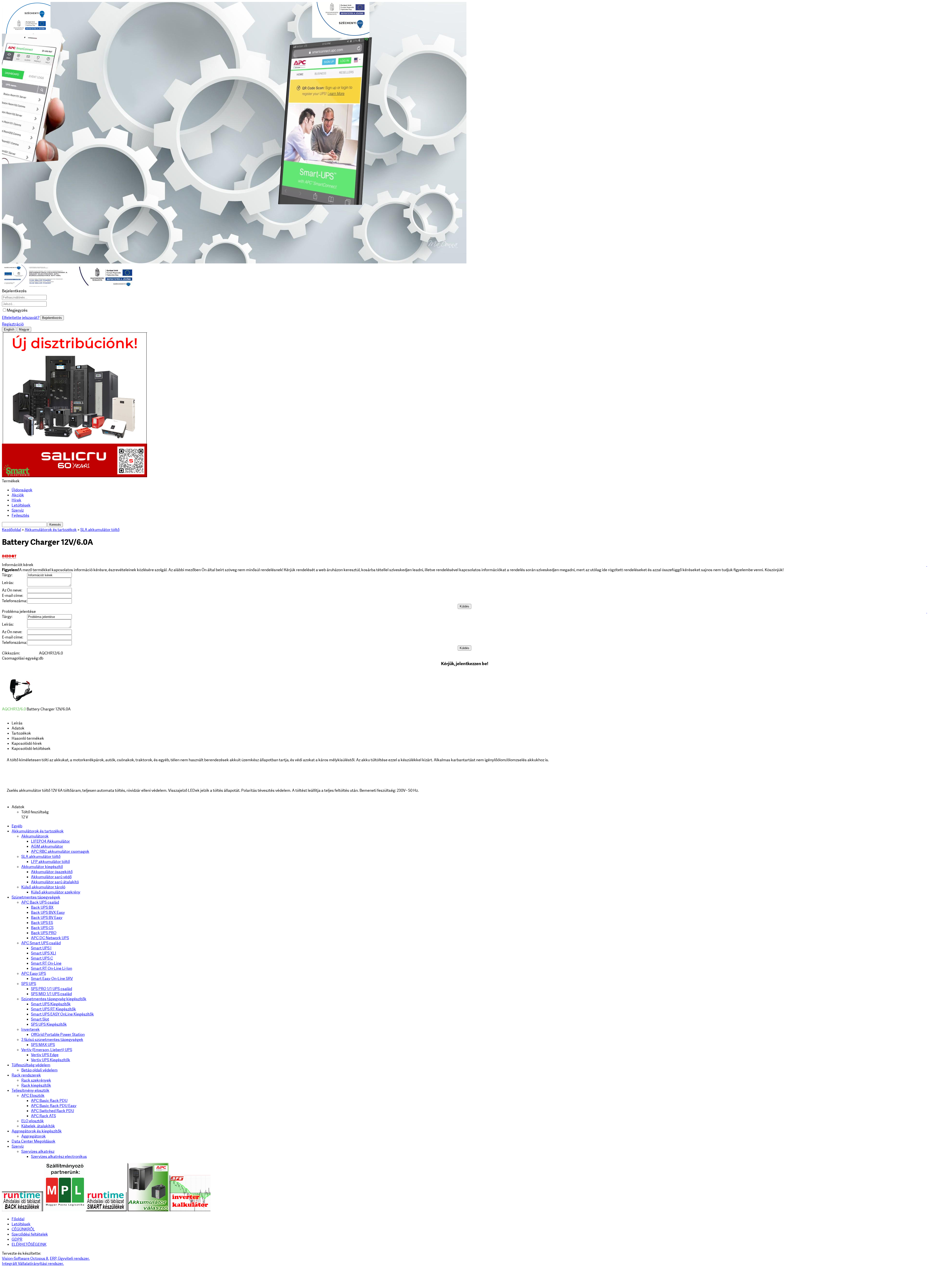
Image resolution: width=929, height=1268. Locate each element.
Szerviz (18, 510)
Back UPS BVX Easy (48, 912)
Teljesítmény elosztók (30, 1090)
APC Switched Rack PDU (52, 1110)
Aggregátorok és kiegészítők (37, 1131)
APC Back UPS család (40, 902)
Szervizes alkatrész (37, 1151)
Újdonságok (22, 489)
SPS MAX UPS (43, 1044)
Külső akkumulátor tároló (43, 887)
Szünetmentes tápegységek (36, 897)
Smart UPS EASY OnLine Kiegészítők (62, 1014)
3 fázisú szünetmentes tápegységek (52, 1039)
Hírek (16, 500)
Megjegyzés (17, 310)
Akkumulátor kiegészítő (42, 866)
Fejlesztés (20, 515)
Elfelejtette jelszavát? (20, 317)
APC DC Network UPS (50, 937)
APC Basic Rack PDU (49, 1100)
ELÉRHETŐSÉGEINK (29, 1244)
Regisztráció (13, 324)
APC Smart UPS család (41, 942)
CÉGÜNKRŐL (23, 1229)
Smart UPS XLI (43, 953)
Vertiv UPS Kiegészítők (50, 1059)
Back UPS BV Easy (46, 917)
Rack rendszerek (26, 1075)
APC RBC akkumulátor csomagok (60, 851)
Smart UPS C (42, 958)
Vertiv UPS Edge (45, 1054)
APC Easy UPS (33, 973)
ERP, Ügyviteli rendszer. (70, 1258)
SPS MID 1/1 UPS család (51, 993)
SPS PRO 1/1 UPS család (51, 988)
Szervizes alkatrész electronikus (59, 1156)
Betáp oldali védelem (39, 1070)
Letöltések (21, 505)
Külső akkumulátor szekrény (55, 892)
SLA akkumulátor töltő (40, 856)
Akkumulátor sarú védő (51, 876)
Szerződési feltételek (30, 1234)
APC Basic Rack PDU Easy (53, 1105)
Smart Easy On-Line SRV (52, 978)
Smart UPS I (41, 948)
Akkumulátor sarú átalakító (55, 881)
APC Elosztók (33, 1095)
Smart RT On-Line (46, 963)
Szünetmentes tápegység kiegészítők (53, 998)
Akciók (18, 495)
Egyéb (17, 826)
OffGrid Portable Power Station (58, 1034)
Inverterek (30, 1029)
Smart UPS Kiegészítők (51, 1004)
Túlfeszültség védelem (31, 1065)
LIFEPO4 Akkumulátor (50, 841)
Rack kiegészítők (36, 1085)
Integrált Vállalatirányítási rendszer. (33, 1263)
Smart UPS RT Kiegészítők (53, 1009)
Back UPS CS (42, 927)
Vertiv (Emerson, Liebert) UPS (46, 1049)
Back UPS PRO (43, 932)
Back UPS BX (42, 907)
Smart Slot (40, 1019)
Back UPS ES (42, 922)
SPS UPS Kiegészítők (49, 1024)
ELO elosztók (32, 1120)
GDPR (17, 1239)
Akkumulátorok (35, 836)
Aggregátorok (33, 1136)
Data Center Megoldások (33, 1141)
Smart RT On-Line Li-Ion (51, 968)
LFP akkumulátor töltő (50, 861)
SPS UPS (28, 983)
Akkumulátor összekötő (52, 871)
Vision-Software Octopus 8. (25, 1258)
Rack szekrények (36, 1080)
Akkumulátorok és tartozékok (38, 831)
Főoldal (18, 1219)
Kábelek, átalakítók (38, 1126)
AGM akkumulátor (47, 846)
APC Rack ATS (43, 1115)
